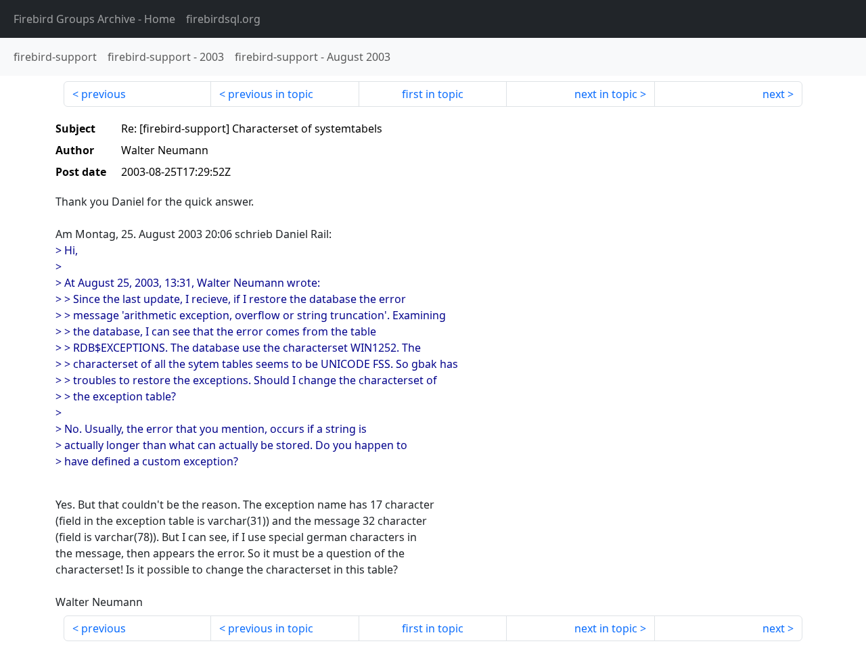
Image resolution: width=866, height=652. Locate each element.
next (773, 94)
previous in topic (270, 94)
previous (103, 94)
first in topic (432, 94)
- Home (94, 18)
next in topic (605, 94)
